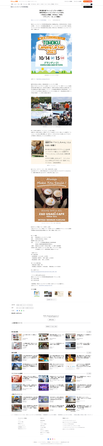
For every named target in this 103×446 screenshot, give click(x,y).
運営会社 (35, 442)
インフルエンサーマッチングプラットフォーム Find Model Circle (74, 427)
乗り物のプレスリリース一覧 (19, 414)
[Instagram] (52, 439)
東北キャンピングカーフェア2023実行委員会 (38, 20)
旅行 (21, 4)
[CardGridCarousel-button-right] (71, 294)
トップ (12, 414)
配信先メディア (20, 423)
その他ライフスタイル (29, 307)
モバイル (49, 4)
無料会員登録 (42, 420)
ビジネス (42, 4)
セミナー (41, 434)
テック (46, 4)
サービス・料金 (20, 421)
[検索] (91, 4)
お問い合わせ (51, 319)
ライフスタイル (33, 4)
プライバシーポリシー (55, 442)
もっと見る (89, 331)
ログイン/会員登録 (88, 1)
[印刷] (23, 310)
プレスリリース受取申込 (44, 430)
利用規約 (48, 442)
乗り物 (53, 4)
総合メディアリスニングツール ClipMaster (70, 422)
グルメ (19, 4)
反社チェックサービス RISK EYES (68, 429)
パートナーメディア (21, 425)
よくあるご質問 (43, 427)
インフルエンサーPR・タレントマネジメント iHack (71, 425)
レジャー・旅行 (21, 307)
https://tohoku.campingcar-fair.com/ (43, 79)
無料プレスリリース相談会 (44, 432)
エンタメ (15, 4)
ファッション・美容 (26, 4)
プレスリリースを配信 (68, 1)
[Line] (21, 310)
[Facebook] (17, 310)
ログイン (41, 422)
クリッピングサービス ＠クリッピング (69, 420)
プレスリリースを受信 (77, 1)
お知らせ (41, 429)
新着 (12, 4)
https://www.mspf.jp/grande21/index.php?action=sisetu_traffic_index (44, 271)
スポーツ (38, 4)
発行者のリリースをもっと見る (51, 326)
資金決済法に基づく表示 (65, 442)
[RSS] (54, 439)
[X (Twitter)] (19, 310)
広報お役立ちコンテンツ (22, 428)
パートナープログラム (42, 442)
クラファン (56, 4)
